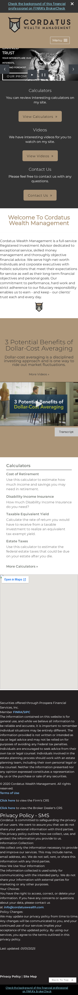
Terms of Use (9, 793)
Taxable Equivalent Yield (27, 514)
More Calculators (22, 566)
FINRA (17, 712)
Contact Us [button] (38, 195)
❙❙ (43, 74)
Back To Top (60, 979)
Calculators (18, 465)
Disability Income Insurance (30, 497)
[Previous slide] (4, 69)
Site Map (30, 976)
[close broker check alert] (72, 3)
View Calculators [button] (38, 117)
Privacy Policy (10, 976)
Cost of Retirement (22, 474)
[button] (60, 40)
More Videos (39, 374)
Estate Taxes (17, 541)
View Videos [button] (38, 156)
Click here (7, 800)
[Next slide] (73, 69)
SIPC (26, 712)
